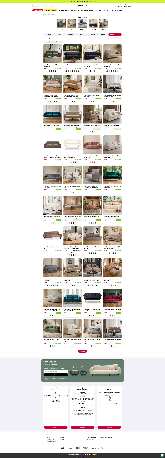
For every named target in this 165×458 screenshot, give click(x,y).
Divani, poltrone (47, 14)
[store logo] (82, 6)
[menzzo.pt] (96, 454)
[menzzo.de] (83, 454)
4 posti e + (82, 29)
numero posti (103, 34)
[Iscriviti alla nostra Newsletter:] (56, 371)
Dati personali (90, 439)
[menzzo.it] (85, 454)
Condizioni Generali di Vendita (106, 437)
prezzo (60, 34)
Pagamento (62, 437)
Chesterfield (93, 29)
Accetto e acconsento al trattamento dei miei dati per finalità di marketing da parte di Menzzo (56, 378)
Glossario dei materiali (51, 441)
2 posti (61, 29)
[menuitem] (37, 10)
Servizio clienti (62, 439)
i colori (81, 34)
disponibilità (70, 34)
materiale (93, 34)
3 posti (72, 29)
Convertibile (103, 29)
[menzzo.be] (92, 454)
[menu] (82, 10)
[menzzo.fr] (81, 454)
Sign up (56, 374)
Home (43, 14)
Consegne (49, 437)
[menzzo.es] (94, 454)
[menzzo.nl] (88, 454)
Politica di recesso (50, 439)
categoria (49, 34)
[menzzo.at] (90, 454)
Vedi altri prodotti (82, 351)
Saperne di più (55, 427)
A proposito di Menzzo (91, 437)
